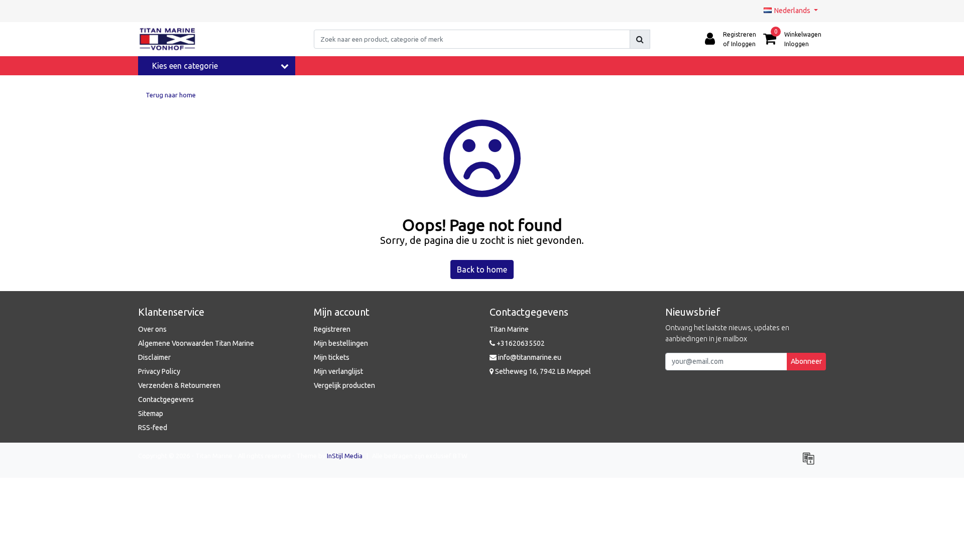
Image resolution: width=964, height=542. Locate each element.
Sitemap (150, 414)
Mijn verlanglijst (338, 371)
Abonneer (806, 361)
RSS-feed (152, 428)
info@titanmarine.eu (529, 357)
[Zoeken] (640, 39)
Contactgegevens (166, 399)
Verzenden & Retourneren (179, 385)
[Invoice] (811, 462)
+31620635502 (520, 343)
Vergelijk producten (344, 385)
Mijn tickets (331, 357)
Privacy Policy (159, 371)
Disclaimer (154, 357)
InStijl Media (345, 455)
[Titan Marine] (167, 39)
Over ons (152, 329)
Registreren (332, 329)
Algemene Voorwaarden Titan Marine (196, 343)
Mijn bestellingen (341, 343)
